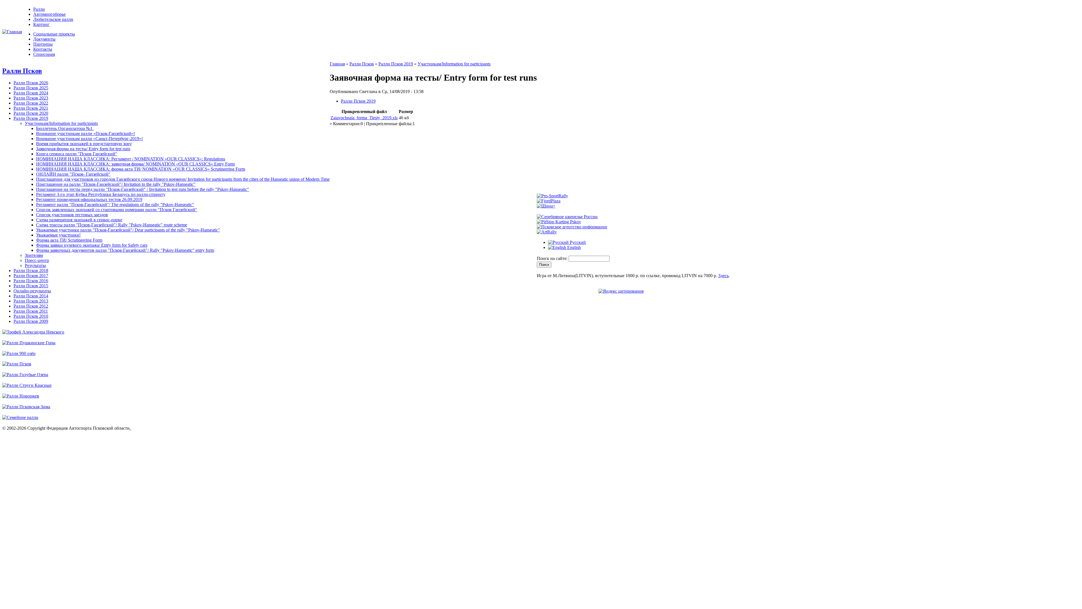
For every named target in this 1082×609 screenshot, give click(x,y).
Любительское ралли (53, 19)
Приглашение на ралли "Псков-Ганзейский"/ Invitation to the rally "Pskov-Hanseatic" (116, 184)
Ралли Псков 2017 (31, 275)
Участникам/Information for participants (61, 123)
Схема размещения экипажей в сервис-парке (79, 219)
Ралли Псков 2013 (31, 301)
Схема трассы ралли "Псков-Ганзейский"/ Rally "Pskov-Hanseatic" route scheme (111, 224)
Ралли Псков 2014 (31, 296)
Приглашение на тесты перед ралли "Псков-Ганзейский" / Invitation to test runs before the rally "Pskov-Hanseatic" (142, 189)
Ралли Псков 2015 (31, 285)
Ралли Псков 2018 (31, 270)
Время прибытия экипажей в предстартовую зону (84, 143)
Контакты (42, 49)
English (573, 247)
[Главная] (12, 31)
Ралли (39, 9)
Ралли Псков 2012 (31, 306)
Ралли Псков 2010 (31, 316)
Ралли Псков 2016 (31, 280)
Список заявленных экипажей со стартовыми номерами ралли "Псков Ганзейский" (116, 209)
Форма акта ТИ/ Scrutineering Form (69, 240)
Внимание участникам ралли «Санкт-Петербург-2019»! (89, 138)
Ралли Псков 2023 (31, 98)
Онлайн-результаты (32, 290)
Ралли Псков (22, 70)
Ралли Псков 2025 (31, 87)
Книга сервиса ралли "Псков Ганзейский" (76, 153)
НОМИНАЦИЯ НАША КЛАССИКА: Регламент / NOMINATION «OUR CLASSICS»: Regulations (130, 158)
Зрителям (34, 255)
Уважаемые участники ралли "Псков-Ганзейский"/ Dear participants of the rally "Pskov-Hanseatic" (128, 230)
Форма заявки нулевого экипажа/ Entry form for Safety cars (91, 245)
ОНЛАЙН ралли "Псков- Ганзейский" (73, 174)
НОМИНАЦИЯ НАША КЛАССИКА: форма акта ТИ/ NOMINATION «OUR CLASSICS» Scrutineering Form (140, 169)
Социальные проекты (54, 34)
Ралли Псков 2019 (31, 118)
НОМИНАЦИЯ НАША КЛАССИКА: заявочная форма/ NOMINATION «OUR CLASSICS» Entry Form (135, 164)
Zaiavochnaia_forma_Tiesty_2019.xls (364, 117)
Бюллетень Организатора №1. (65, 128)
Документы (44, 39)
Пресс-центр (37, 260)
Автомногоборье (49, 14)
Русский (577, 242)
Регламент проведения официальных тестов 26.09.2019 (89, 199)
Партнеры (43, 44)
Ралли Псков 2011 (31, 311)
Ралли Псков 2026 (31, 82)
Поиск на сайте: (553, 258)
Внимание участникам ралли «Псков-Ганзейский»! (85, 133)
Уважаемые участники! (58, 235)
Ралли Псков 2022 (31, 103)
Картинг (41, 24)
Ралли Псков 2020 (31, 113)
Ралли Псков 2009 (31, 321)
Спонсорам (44, 54)
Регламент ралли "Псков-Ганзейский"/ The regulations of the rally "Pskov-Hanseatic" (115, 204)
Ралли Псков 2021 (31, 108)
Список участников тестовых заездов (72, 214)
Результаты (35, 265)
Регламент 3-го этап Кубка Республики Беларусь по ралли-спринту (100, 194)
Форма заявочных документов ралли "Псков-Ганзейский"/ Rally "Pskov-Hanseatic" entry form (125, 250)
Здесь (723, 275)
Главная (337, 63)
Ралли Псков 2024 (31, 93)
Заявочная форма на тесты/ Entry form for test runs (83, 148)
